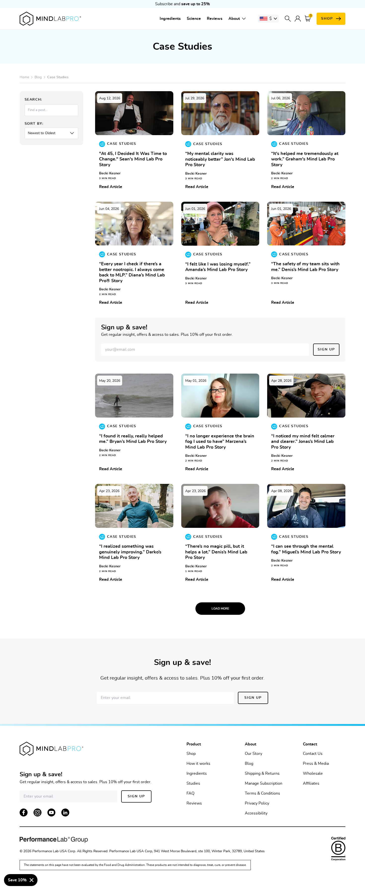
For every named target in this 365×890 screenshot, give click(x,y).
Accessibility (256, 813)
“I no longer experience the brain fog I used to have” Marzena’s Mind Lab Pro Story (219, 442)
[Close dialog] (32, 880)
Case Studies (121, 144)
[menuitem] (170, 19)
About (234, 19)
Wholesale (313, 773)
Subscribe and (182, 4)
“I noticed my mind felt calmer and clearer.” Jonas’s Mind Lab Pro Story (302, 442)
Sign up (253, 697)
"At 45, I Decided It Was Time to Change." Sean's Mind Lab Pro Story (133, 159)
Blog (38, 77)
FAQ (190, 793)
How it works (198, 764)
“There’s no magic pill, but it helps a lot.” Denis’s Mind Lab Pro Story (216, 552)
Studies (193, 783)
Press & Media (316, 764)
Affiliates (311, 783)
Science (194, 19)
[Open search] (288, 19)
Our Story (253, 754)
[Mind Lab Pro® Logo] (50, 19)
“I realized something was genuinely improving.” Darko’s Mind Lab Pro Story (130, 552)
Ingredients (170, 19)
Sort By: (34, 123)
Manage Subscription (263, 783)
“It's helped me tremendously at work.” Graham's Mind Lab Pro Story (304, 159)
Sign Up (326, 349)
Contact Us (313, 754)
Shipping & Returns (262, 773)
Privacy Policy (257, 803)
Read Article (110, 187)
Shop (191, 754)
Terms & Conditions (262, 793)
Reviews (214, 19)
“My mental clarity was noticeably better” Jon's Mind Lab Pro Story (220, 159)
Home (24, 77)
